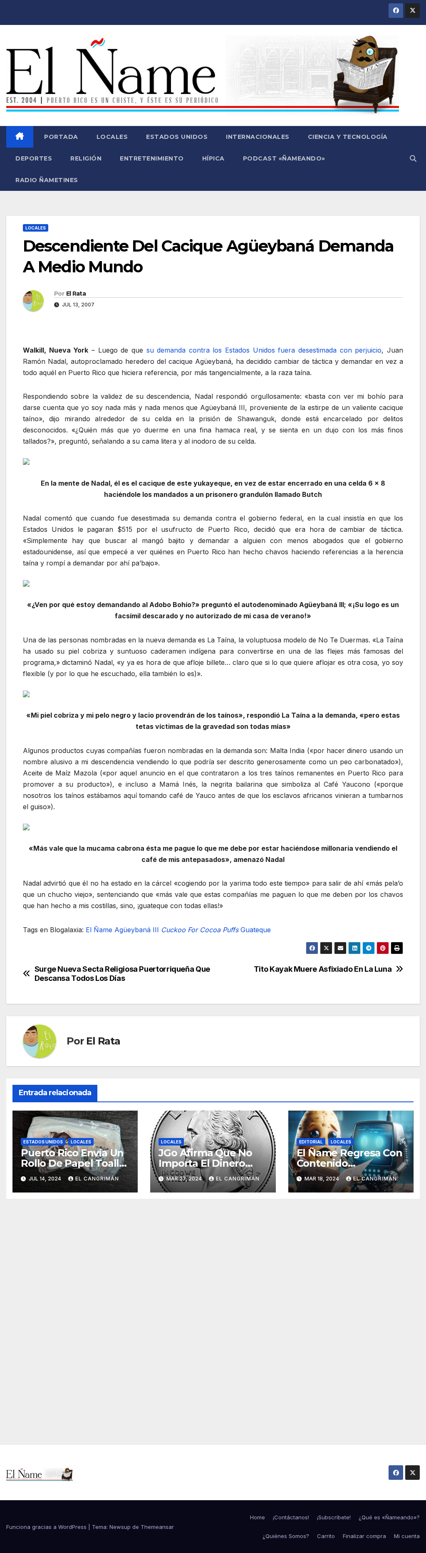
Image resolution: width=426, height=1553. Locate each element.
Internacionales (258, 137)
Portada (60, 137)
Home (257, 1517)
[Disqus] (213, 1312)
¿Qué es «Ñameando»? (389, 1517)
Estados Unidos (177, 137)
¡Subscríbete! (334, 1517)
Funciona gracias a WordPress (47, 1526)
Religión (86, 158)
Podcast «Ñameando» (284, 158)
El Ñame (99, 930)
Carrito (326, 1536)
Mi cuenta (407, 1536)
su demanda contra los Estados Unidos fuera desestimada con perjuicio (264, 350)
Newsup (120, 1526)
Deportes (33, 158)
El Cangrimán (97, 1178)
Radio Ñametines (46, 180)
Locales (112, 137)
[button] (413, 158)
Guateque (255, 930)
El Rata (76, 293)
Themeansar (157, 1526)
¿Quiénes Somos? (286, 1536)
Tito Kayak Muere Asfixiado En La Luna (323, 969)
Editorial (311, 1141)
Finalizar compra (364, 1536)
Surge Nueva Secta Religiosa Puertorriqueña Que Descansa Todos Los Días (122, 974)
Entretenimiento (152, 158)
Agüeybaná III (136, 930)
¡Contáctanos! (291, 1517)
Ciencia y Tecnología (348, 137)
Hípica (213, 158)
